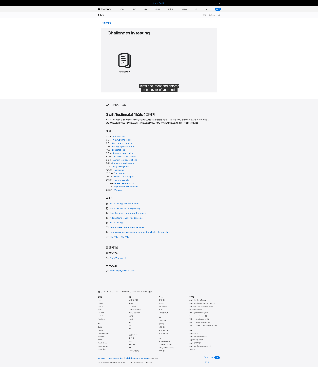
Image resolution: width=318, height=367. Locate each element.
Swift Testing (116, 222)
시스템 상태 (162, 333)
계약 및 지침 (149, 362)
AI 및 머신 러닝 (132, 306)
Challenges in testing (122, 143)
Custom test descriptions (125, 160)
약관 (130, 362)
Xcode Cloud (102, 343)
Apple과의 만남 (193, 333)
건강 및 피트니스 (133, 335)
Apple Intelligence (135, 309)
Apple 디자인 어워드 (195, 343)
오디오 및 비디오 (133, 313)
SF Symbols (102, 349)
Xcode (100, 340)
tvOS (100, 309)
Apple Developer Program (198, 300)
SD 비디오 (125, 237)
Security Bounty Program (198, 322)
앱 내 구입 (131, 338)
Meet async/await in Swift (122, 270)
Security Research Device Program (201, 325)
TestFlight (101, 337)
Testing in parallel (121, 180)
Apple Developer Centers (198, 337)
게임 (130, 332)
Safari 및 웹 (132, 351)
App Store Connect (165, 344)
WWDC (192, 349)
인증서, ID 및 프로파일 (165, 348)
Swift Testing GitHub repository (125, 208)
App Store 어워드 (194, 340)
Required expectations (124, 153)
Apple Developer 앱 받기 (115, 358)
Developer (107, 292)
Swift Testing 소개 (118, 258)
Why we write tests (122, 140)
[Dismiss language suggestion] (219, 3)
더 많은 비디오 (106, 23)
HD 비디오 (114, 237)
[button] (206, 9)
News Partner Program (197, 316)
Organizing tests (121, 166)
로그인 (217, 9)
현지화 (130, 341)
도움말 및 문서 (162, 321)
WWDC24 (125, 292)
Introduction (119, 136)
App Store (101, 319)
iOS (99, 300)
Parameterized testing (123, 163)
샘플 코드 (161, 306)
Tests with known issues (124, 156)
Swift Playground (104, 333)
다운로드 (161, 303)
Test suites (118, 170)
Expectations (118, 150)
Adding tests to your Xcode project (126, 218)
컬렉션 (204, 15)
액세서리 (131, 303)
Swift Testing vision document (124, 203)
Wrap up (118, 190)
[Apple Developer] (105, 9)
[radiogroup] (212, 357)
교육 (130, 329)
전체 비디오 (212, 15)
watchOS (101, 316)
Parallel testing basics (123, 183)
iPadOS (100, 303)
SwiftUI (100, 330)
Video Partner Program (197, 319)
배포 (130, 325)
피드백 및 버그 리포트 (164, 330)
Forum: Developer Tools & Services (127, 227)
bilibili (128, 358)
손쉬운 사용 (131, 300)
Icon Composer (103, 346)
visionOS (101, 313)
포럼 (160, 327)
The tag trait (119, 173)
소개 (219, 15)
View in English (158, 3)
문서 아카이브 (162, 313)
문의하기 (161, 324)
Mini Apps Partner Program (198, 313)
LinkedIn (133, 358)
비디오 (101, 15)
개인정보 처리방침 (138, 362)
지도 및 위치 (132, 344)
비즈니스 (131, 319)
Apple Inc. (114, 362)
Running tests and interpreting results (128, 213)
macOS (100, 306)
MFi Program (193, 309)
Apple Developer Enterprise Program (202, 303)
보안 (130, 348)
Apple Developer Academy (198, 346)
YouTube (146, 358)
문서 (160, 300)
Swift (100, 327)
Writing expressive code (123, 146)
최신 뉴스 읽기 (101, 358)
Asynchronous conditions (126, 186)
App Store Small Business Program (201, 306)
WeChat (140, 358)
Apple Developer (165, 341)
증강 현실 (131, 316)
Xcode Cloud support (124, 176)
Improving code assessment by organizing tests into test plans (140, 232)
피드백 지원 (162, 351)
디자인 (130, 322)
